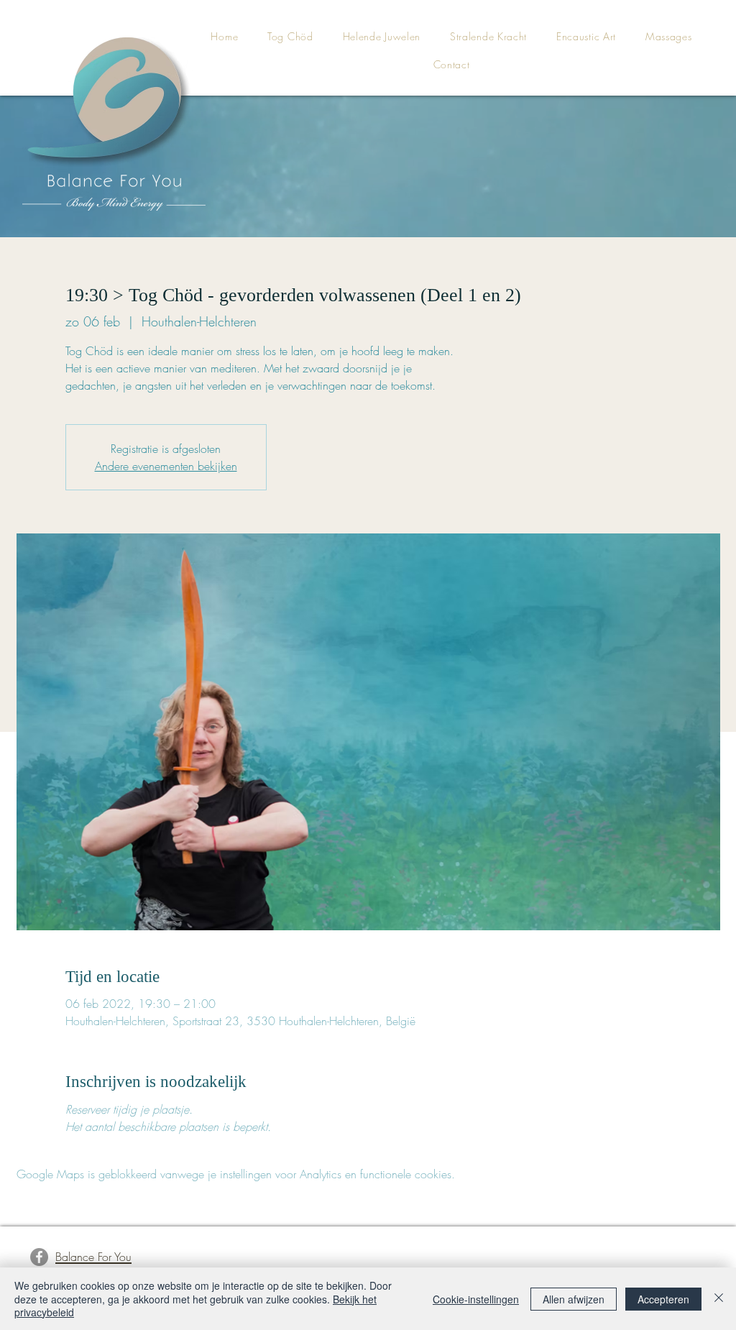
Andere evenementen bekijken (166, 466)
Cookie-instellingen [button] (476, 1299)
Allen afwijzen (573, 1299)
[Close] (718, 1298)
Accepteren (663, 1299)
